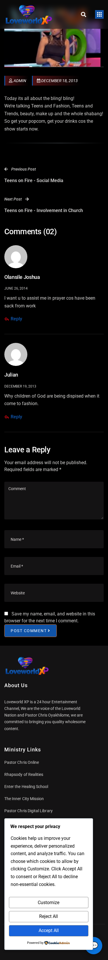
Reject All (48, 916)
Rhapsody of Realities (23, 774)
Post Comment (29, 630)
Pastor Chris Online (21, 762)
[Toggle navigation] (99, 14)
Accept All (49, 930)
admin (20, 80)
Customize (48, 902)
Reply (16, 319)
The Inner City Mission (24, 798)
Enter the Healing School (26, 786)
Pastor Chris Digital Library (28, 810)
